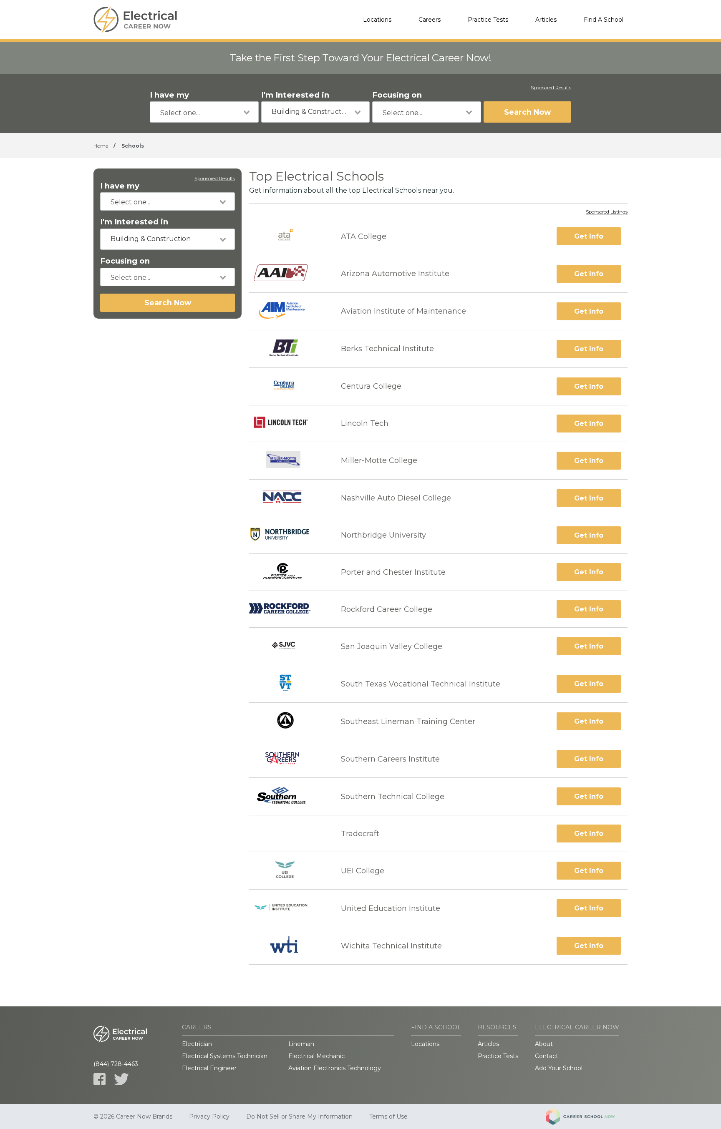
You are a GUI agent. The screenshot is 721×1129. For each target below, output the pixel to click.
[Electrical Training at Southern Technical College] (287, 796)
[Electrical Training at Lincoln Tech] (288, 423)
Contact (546, 1056)
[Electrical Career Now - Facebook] (99, 1079)
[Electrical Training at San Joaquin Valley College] (287, 646)
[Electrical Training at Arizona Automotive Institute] (288, 273)
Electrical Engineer (209, 1068)
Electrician (197, 1044)
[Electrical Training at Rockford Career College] (287, 609)
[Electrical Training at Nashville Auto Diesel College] (287, 498)
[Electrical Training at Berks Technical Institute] (287, 348)
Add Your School (558, 1068)
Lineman (301, 1044)
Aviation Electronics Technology (334, 1068)
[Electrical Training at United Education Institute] (288, 908)
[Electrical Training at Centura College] (287, 386)
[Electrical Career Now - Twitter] (121, 1079)
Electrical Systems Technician (224, 1056)
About (544, 1044)
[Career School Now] (587, 1116)
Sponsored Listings (607, 212)
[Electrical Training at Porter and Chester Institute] (287, 572)
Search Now (527, 112)
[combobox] (204, 112)
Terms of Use (388, 1116)
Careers (429, 19)
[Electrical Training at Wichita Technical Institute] (287, 945)
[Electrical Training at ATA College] (287, 236)
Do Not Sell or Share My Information (299, 1116)
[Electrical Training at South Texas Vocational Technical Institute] (287, 683)
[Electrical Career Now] (135, 19)
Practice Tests (488, 19)
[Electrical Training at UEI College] (287, 870)
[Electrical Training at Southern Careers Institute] (287, 758)
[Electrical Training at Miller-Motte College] (287, 460)
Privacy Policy (209, 1116)
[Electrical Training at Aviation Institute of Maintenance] (287, 311)
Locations (377, 19)
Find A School (603, 19)
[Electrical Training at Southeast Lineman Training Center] (287, 721)
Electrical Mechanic (316, 1056)
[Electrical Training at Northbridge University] (287, 535)
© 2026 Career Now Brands (132, 1116)
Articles (546, 19)
